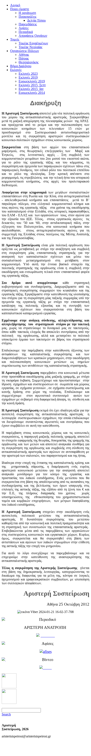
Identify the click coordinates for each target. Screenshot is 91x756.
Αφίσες (24, 28)
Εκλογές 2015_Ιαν (31, 89)
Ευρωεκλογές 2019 (32, 81)
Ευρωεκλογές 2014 (32, 92)
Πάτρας (24, 58)
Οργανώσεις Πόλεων (24, 51)
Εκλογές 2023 (28, 73)
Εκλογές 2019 (28, 77)
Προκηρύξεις (27, 16)
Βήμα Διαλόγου (20, 66)
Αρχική (15, 5)
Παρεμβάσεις (28, 24)
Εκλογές (16, 70)
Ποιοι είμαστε (19, 9)
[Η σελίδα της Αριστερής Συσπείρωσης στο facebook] (9, 687)
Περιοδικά (26, 32)
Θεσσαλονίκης (29, 62)
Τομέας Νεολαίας (30, 47)
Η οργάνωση (27, 13)
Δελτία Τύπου (36, 20)
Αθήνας (24, 54)
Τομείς (14, 39)
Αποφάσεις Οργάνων (33, 35)
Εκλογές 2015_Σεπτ (32, 85)
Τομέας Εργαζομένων (33, 43)
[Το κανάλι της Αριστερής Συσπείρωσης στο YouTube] (9, 702)
